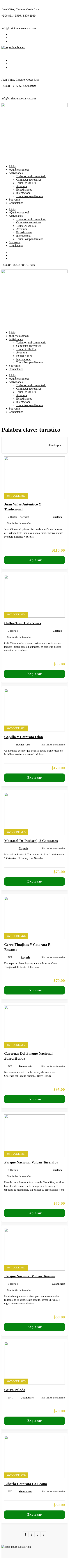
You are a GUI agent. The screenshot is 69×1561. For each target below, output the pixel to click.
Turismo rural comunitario (31, 219)
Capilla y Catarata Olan (23, 737)
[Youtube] (10, 41)
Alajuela (23, 848)
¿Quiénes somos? (19, 212)
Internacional (23, 235)
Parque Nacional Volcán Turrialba (31, 1162)
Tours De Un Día (26, 225)
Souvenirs (14, 242)
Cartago (57, 517)
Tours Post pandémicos (29, 239)
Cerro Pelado (14, 1390)
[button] (34, 52)
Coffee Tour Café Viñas (22, 623)
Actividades (16, 215)
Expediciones (24, 232)
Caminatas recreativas (28, 222)
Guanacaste (25, 1066)
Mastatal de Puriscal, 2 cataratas (31, 841)
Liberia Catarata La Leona (25, 1484)
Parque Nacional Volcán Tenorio (29, 1276)
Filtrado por (54, 445)
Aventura (21, 229)
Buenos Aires (23, 744)
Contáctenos (16, 245)
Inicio (12, 209)
